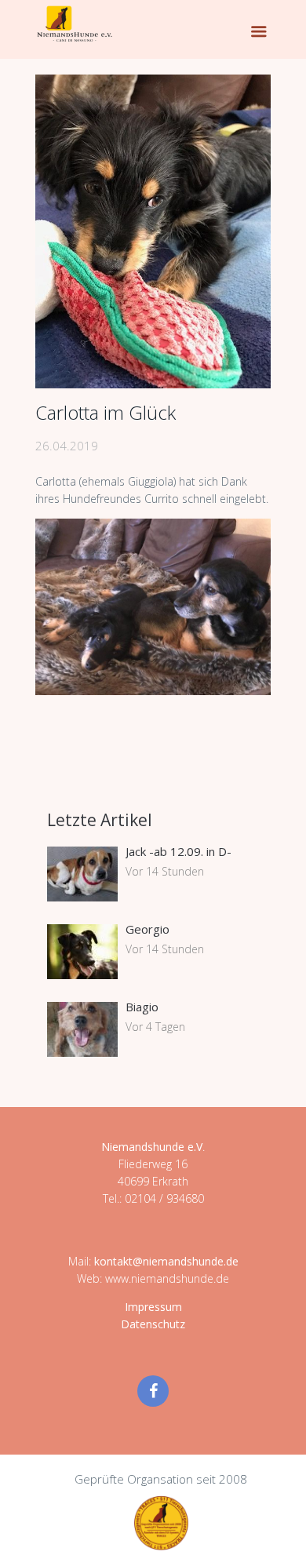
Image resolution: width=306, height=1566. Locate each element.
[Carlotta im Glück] (153, 231)
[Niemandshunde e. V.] (74, 23)
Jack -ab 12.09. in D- (178, 851)
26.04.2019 (66, 445)
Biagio (142, 1006)
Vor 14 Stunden (165, 871)
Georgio (147, 929)
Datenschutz (153, 1324)
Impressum (153, 1306)
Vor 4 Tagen (155, 1026)
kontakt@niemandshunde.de (166, 1261)
